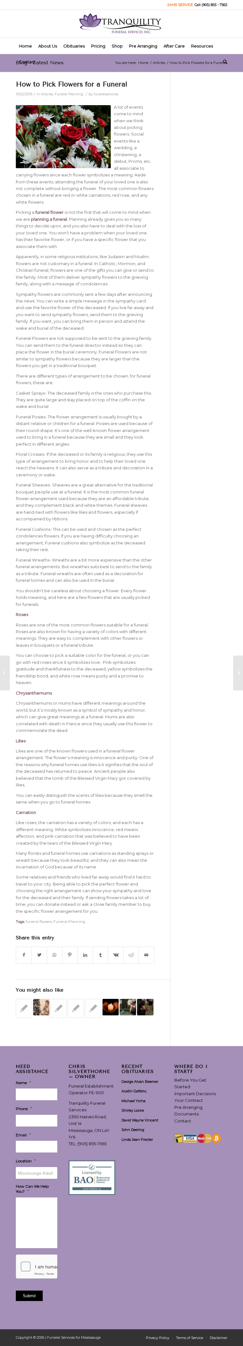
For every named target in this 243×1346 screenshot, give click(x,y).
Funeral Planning (69, 94)
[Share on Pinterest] (69, 955)
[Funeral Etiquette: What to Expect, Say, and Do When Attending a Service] (145, 1007)
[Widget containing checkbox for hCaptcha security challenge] (36, 1266)
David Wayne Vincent (140, 1120)
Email (23, 1134)
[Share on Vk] (115, 955)
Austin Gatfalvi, (134, 1091)
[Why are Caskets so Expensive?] (24, 1008)
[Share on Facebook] (23, 955)
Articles (47, 94)
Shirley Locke (133, 1110)
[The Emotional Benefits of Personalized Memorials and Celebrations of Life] (128, 1007)
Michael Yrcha (134, 1101)
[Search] (223, 62)
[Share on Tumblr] (100, 955)
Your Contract (188, 1100)
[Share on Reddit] (131, 955)
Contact (182, 1120)
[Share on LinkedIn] (85, 955)
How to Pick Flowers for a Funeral (71, 84)
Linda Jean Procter (137, 1139)
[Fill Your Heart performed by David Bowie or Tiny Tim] (58, 1008)
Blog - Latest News (40, 63)
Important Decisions (195, 1093)
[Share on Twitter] (39, 955)
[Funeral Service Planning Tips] (93, 1008)
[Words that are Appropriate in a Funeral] (5, 673)
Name (23, 1082)
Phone (24, 1108)
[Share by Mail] (146, 955)
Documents (186, 1113)
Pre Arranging (188, 1107)
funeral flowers (39, 921)
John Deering (133, 1129)
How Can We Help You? (32, 1189)
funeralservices (106, 94)
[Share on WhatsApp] (54, 955)
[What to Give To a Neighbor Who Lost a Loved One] (76, 1008)
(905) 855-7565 (92, 1143)
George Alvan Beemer (140, 1081)
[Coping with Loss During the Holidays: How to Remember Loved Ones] (41, 1007)
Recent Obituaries (138, 1069)
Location (26, 1160)
